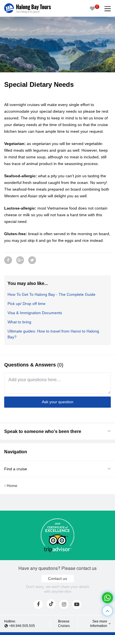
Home (11, 485)
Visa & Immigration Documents (35, 313)
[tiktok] (51, 604)
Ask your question (57, 402)
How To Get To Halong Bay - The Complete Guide (51, 294)
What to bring (19, 322)
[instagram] (64, 604)
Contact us (57, 578)
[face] (38, 604)
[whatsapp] (107, 597)
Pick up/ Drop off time (26, 303)
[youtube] (77, 604)
